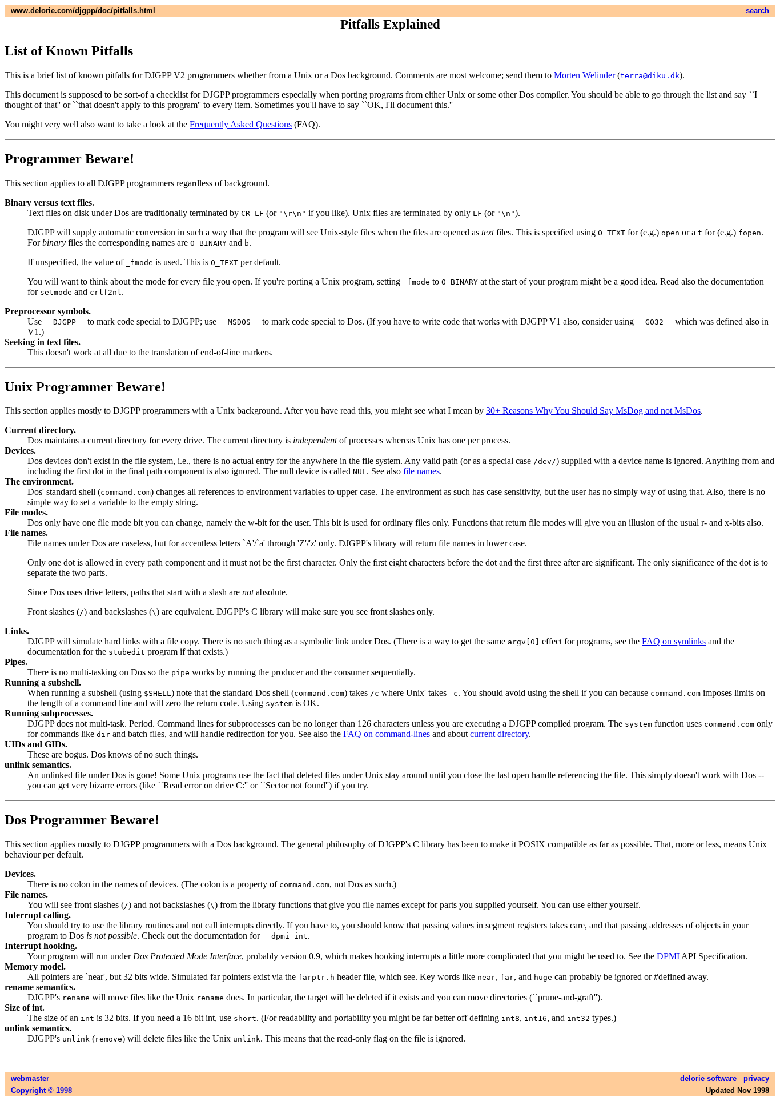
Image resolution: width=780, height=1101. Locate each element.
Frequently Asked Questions (241, 124)
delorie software (708, 1078)
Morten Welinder (584, 75)
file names (421, 471)
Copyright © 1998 (41, 1090)
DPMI (668, 956)
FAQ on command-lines (386, 734)
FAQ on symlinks (674, 641)
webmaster (30, 1078)
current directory (499, 734)
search (757, 10)
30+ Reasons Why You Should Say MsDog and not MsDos (593, 410)
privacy (756, 1078)
